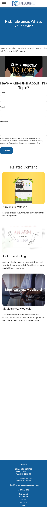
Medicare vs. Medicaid (17, 308)
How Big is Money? (14, 206)
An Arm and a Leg (14, 256)
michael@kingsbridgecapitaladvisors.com (23, 485)
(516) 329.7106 (26, 469)
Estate (23, 500)
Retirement (23, 494)
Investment (23, 497)
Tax (23, 505)
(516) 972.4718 (26, 471)
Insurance (23, 502)
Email (2, 107)
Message (4, 121)
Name (2, 92)
